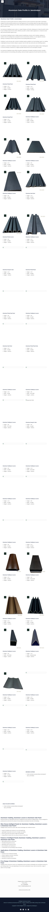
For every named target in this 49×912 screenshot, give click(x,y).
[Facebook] (20, 909)
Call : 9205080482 (24, 884)
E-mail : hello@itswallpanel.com (24, 886)
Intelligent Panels (22, 905)
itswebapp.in (34, 905)
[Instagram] (23, 909)
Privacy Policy (24, 882)
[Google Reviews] (25, 909)
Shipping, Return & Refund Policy (24, 881)
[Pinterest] (28, 909)
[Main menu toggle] (2, 1)
